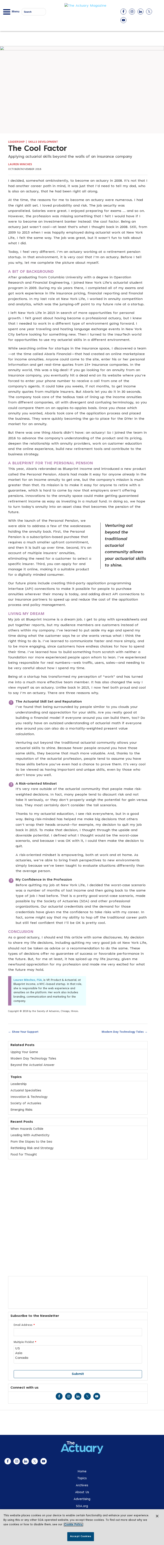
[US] (78, 1348)
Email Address (24, 1325)
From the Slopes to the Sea (31, 1141)
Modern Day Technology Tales (125, 1031)
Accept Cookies (80, 1536)
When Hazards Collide (26, 1129)
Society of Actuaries (25, 1103)
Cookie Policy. (73, 1524)
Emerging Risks (21, 1110)
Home (82, 1471)
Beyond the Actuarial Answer (32, 1065)
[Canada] (78, 1358)
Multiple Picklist (25, 1342)
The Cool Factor (37, 149)
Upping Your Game (24, 1052)
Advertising (82, 1499)
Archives (82, 1485)
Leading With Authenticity (30, 1135)
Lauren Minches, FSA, (27, 980)
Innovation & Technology (29, 1097)
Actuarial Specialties (25, 1090)
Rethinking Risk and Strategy (32, 1148)
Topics (82, 1478)
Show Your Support (23, 1031)
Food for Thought (23, 1154)
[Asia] (78, 1353)
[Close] (157, 1516)
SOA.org (82, 1506)
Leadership (16, 142)
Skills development (43, 142)
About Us (82, 1492)
